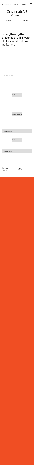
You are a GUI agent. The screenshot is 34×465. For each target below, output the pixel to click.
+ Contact (24, 4)
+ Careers (16, 4)
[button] (30, 4)
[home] (6, 4)
